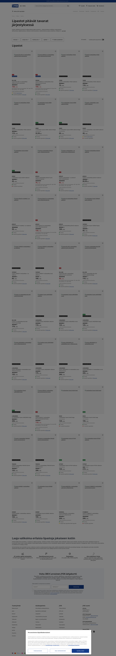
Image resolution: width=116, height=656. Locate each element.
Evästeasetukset (38, 650)
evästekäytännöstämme (73, 645)
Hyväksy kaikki (80, 650)
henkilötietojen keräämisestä (52, 645)
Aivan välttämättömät (60, 650)
